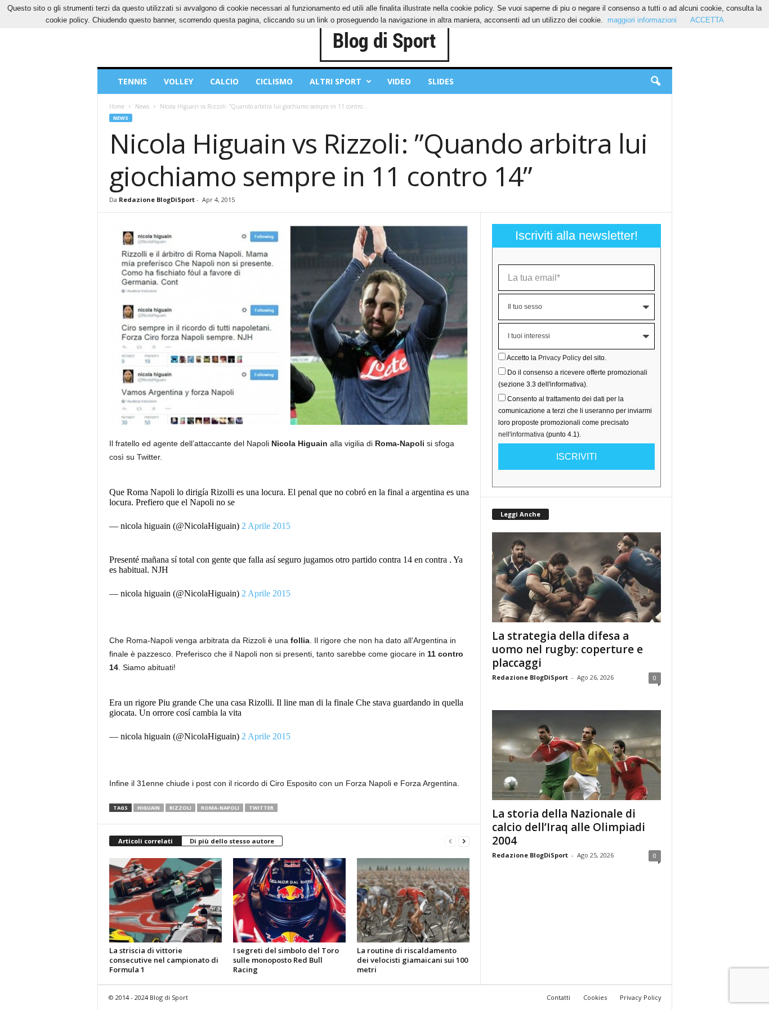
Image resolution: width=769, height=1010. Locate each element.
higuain (148, 807)
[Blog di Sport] (384, 41)
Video (399, 81)
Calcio (224, 81)
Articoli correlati (145, 841)
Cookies (595, 997)
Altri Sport (335, 81)
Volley (178, 81)
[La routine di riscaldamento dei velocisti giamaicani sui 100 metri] (413, 900)
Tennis (132, 81)
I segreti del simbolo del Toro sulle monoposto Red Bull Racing (286, 960)
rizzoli (180, 807)
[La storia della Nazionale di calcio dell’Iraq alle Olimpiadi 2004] (576, 755)
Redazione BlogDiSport (157, 199)
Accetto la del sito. (556, 358)
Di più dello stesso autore (232, 841)
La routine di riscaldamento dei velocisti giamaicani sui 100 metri (412, 960)
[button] (655, 81)
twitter (261, 807)
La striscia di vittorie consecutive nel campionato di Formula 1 (163, 960)
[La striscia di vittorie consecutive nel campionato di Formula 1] (165, 900)
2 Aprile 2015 (266, 526)
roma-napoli (220, 807)
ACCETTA (707, 20)
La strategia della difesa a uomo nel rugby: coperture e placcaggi (567, 649)
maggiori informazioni (642, 20)
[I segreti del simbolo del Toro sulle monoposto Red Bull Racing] (289, 900)
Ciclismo (274, 81)
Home (116, 106)
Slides (441, 81)
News (142, 106)
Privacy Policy (559, 358)
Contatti (558, 997)
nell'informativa (521, 434)
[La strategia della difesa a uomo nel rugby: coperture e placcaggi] (576, 577)
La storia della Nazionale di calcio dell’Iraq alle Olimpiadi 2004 (568, 827)
